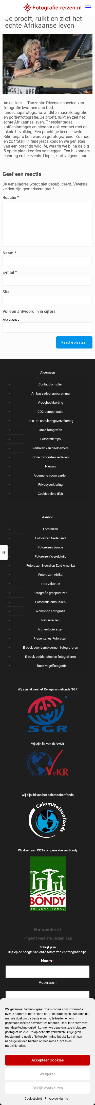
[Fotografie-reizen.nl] (52, 7)
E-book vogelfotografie (50, 666)
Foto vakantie (50, 584)
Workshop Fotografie (50, 611)
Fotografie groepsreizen (50, 593)
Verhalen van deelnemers (50, 448)
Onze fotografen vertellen (50, 457)
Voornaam (47, 982)
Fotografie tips (50, 439)
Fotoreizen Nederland (50, 538)
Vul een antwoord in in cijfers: (29, 311)
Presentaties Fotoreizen (50, 638)
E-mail (10, 272)
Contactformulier (51, 384)
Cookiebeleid (33, 1098)
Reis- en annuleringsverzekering (50, 421)
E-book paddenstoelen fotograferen (50, 657)
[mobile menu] (88, 7)
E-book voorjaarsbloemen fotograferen (50, 647)
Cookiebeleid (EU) (50, 494)
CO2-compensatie (50, 412)
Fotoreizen (50, 529)
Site (6, 292)
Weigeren (47, 1074)
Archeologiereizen (50, 629)
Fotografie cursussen (50, 602)
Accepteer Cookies (47, 1060)
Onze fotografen (50, 430)
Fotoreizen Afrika (50, 575)
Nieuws (50, 466)
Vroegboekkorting (50, 402)
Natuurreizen (50, 620)
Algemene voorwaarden (50, 475)
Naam (9, 253)
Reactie (11, 197)
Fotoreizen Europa (50, 547)
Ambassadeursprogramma (50, 393)
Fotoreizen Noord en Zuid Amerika (50, 565)
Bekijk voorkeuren (47, 1088)
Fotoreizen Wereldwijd (50, 556)
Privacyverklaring (56, 1098)
